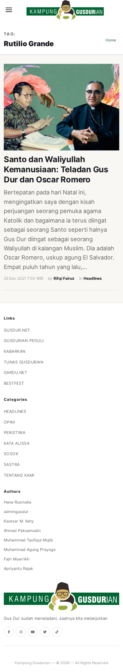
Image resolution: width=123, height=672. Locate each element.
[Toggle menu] (9, 10)
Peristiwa (15, 432)
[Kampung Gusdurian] (65, 10)
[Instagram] (21, 632)
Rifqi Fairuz (64, 278)
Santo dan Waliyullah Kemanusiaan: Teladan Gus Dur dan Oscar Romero (56, 169)
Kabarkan (15, 351)
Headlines (93, 278)
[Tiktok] (57, 632)
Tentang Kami (19, 475)
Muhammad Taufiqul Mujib (28, 540)
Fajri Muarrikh (16, 559)
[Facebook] (9, 632)
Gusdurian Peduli (24, 340)
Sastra (12, 464)
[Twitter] (45, 632)
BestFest (14, 383)
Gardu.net (15, 372)
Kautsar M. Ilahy (19, 521)
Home (111, 40)
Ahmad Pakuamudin (22, 530)
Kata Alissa (17, 443)
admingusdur (16, 511)
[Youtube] (33, 632)
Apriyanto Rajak (18, 568)
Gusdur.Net (17, 330)
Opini (9, 422)
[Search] (19, 10)
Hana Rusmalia (17, 502)
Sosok (11, 453)
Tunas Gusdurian (24, 362)
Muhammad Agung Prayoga (30, 549)
